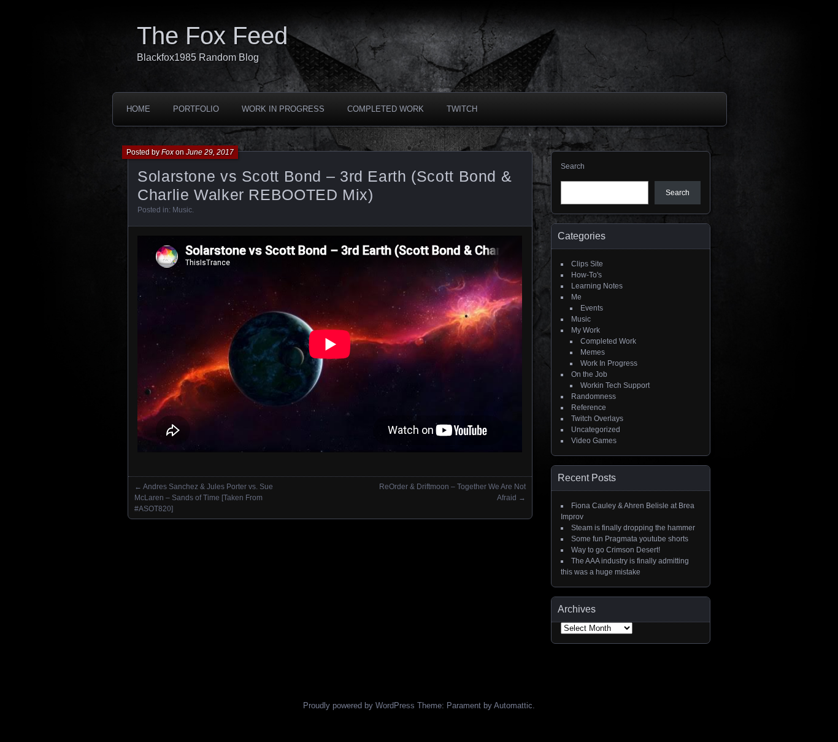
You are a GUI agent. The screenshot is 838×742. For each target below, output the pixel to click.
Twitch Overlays (597, 418)
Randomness (593, 396)
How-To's (586, 275)
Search (573, 166)
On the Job (589, 374)
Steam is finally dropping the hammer (633, 528)
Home (138, 109)
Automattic (513, 705)
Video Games (594, 440)
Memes (592, 352)
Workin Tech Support (615, 385)
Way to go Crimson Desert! (615, 550)
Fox (167, 152)
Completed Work (385, 109)
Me (576, 297)
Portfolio (196, 109)
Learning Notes (597, 286)
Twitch (462, 109)
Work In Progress (283, 109)
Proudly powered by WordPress (359, 705)
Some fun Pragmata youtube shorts (629, 539)
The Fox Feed (212, 35)
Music (182, 210)
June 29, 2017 (210, 152)
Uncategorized (595, 429)
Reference (588, 407)
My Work (585, 330)
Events (591, 308)
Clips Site (587, 264)
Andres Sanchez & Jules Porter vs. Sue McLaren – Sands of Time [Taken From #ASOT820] (203, 497)
